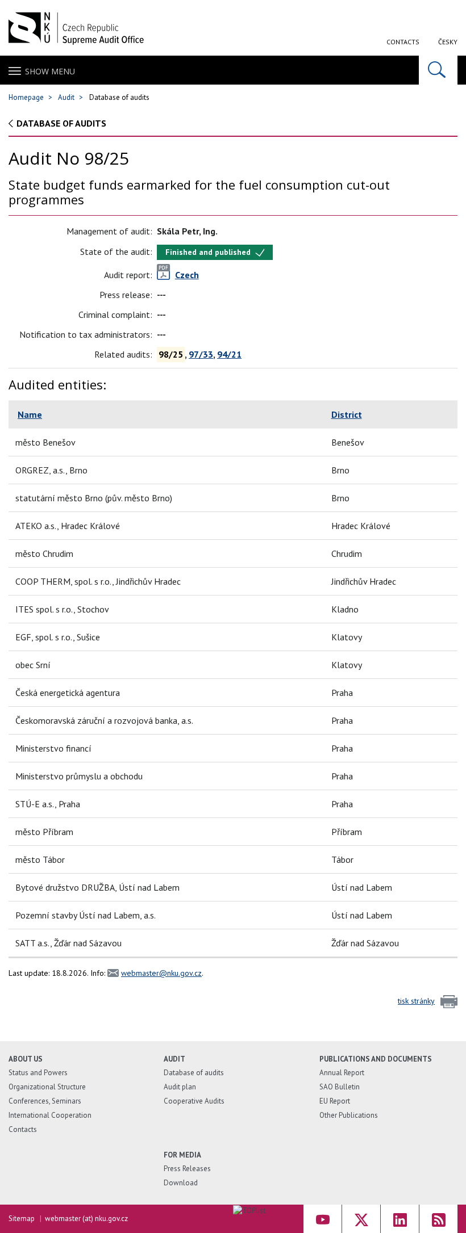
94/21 (229, 354)
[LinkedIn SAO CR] (400, 1219)
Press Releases (187, 1168)
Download (181, 1183)
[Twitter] (361, 1219)
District (346, 414)
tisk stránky (416, 1001)
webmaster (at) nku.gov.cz (86, 1218)
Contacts (402, 41)
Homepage (26, 97)
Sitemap (22, 1218)
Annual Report (341, 1072)
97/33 (201, 354)
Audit (66, 97)
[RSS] (438, 1219)
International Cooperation (50, 1115)
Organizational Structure (47, 1087)
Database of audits (61, 123)
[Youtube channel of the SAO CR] (322, 1219)
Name (30, 414)
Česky (447, 41)
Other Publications (348, 1115)
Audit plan (180, 1087)
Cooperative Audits (194, 1101)
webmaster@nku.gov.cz (161, 973)
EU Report (334, 1101)
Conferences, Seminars (45, 1101)
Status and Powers (38, 1072)
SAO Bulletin (339, 1087)
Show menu (50, 71)
